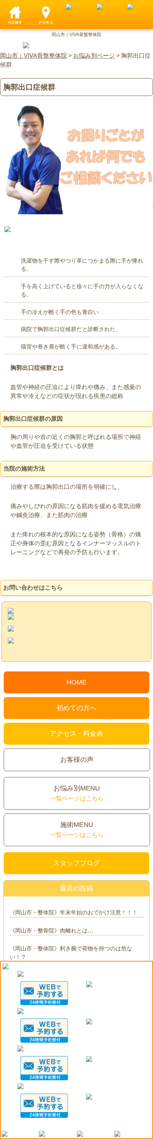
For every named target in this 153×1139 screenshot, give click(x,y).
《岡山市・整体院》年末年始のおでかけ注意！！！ (74, 912)
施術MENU (77, 829)
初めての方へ (76, 708)
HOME (76, 682)
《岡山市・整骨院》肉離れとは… (51, 930)
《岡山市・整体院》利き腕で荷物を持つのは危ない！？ (71, 952)
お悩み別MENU (77, 793)
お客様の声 (77, 759)
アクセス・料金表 (76, 733)
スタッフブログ (76, 863)
